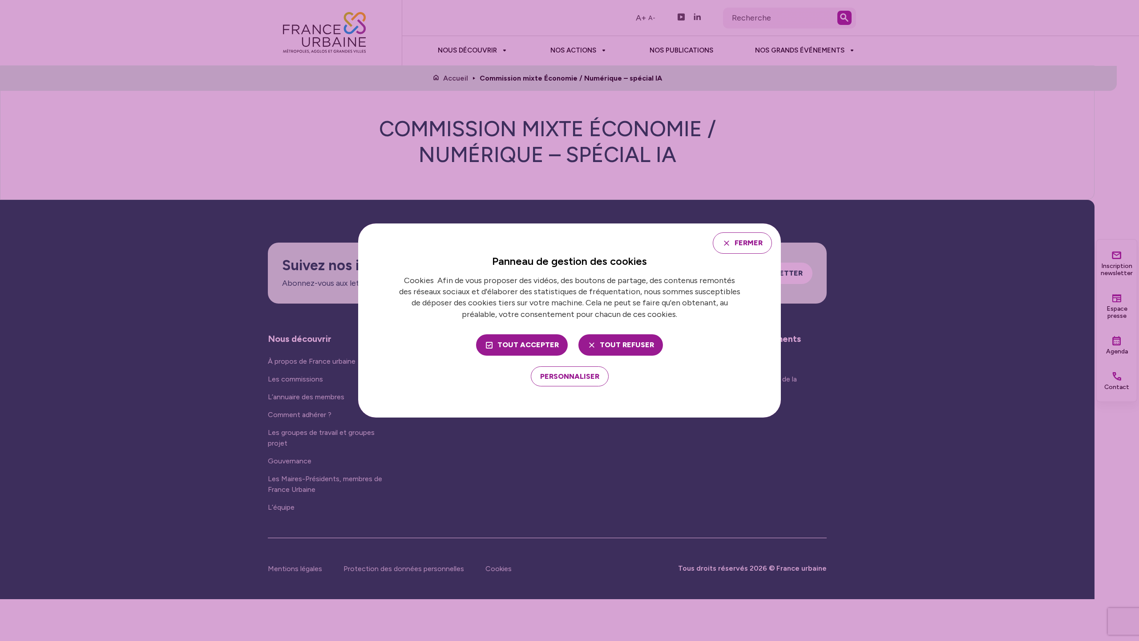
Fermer (749, 243)
